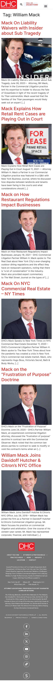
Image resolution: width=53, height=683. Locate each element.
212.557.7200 (32, 4)
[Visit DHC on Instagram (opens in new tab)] (26, 657)
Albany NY (26, 582)
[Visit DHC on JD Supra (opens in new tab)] (26, 675)
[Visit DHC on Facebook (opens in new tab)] (26, 626)
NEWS (29, 557)
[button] (45, 6)
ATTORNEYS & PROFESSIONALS (34, 555)
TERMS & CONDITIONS (39, 617)
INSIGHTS (38, 557)
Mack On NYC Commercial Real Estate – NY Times (25, 288)
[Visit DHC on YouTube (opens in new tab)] (26, 649)
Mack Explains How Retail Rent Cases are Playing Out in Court (23, 114)
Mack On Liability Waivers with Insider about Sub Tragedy (22, 28)
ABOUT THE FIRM (13, 555)
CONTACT (32, 560)
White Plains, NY (19, 584)
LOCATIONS (21, 560)
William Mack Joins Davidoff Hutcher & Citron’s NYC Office (21, 460)
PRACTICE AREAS (16, 557)
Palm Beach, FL (34, 584)
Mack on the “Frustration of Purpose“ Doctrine (26, 374)
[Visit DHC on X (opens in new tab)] (26, 642)
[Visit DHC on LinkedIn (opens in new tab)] (26, 634)
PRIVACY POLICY (22, 617)
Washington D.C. (39, 582)
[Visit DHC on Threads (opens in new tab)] (26, 664)
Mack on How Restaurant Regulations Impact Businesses (25, 199)
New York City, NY (14, 582)
